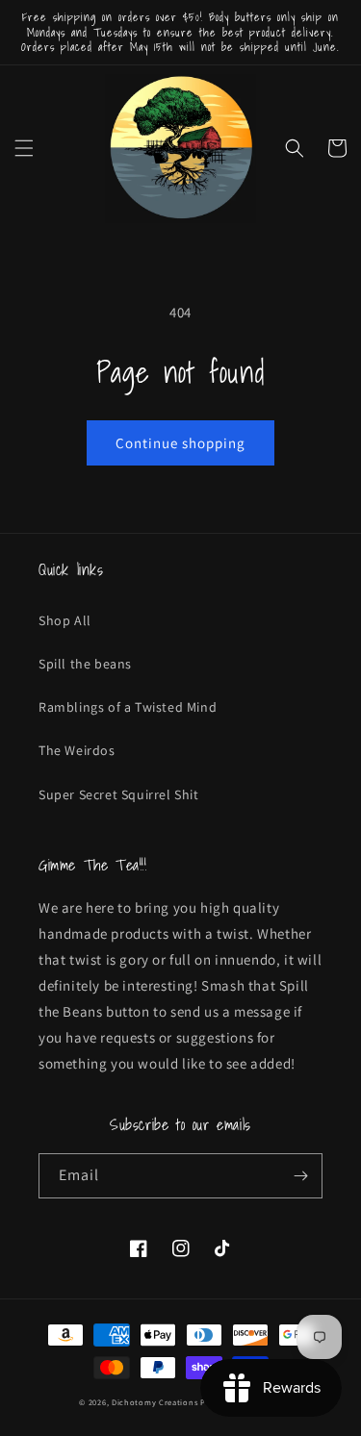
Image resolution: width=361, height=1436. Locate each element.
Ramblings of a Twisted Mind (128, 707)
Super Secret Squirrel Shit (119, 794)
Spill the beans (85, 663)
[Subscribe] (300, 1175)
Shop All (65, 620)
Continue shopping (180, 443)
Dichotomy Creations (156, 1402)
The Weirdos (77, 750)
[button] (24, 148)
